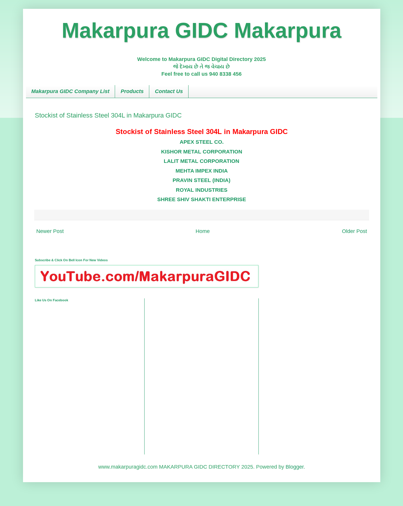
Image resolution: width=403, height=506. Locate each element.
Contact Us (169, 91)
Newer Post (50, 231)
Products (132, 91)
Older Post (354, 231)
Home (203, 231)
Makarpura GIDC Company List (70, 91)
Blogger (295, 467)
